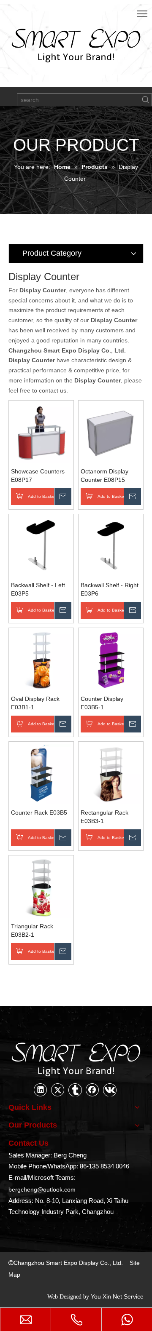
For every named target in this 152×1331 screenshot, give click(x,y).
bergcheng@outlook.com (42, 1189)
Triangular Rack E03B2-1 (32, 930)
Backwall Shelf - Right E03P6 (109, 589)
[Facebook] (92, 1089)
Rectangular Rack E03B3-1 (104, 816)
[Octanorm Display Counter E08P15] (111, 432)
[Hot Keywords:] (146, 100)
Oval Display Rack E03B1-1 (35, 703)
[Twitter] (58, 1089)
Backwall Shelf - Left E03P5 (38, 589)
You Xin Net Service (117, 1296)
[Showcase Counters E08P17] (41, 432)
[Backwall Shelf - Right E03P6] (111, 546)
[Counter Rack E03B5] (41, 773)
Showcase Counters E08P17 (38, 475)
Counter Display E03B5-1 (102, 703)
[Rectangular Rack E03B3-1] (111, 773)
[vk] (110, 1089)
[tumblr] (75, 1089)
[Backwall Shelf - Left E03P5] (41, 546)
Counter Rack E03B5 (39, 812)
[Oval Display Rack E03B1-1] (41, 659)
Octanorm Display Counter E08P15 (104, 475)
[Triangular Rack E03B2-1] (41, 887)
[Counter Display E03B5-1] (111, 659)
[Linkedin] (40, 1089)
